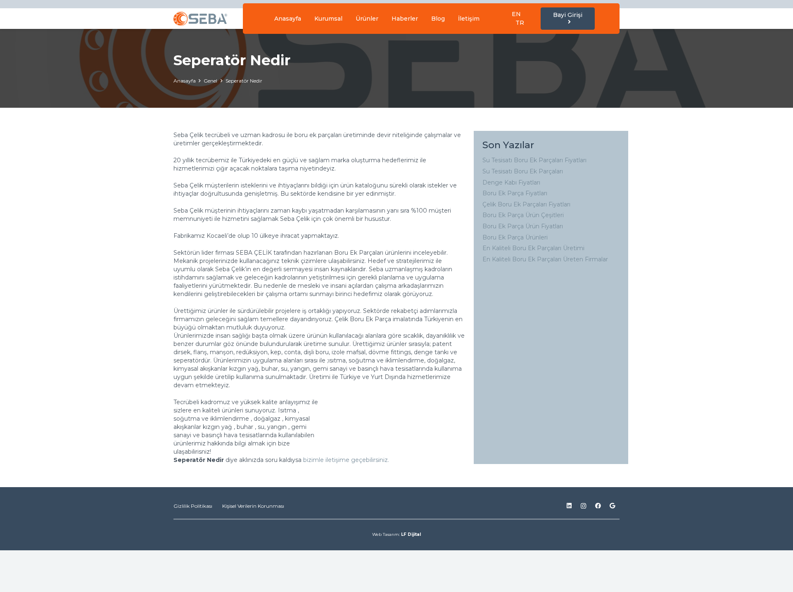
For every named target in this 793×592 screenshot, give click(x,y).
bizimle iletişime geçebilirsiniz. (347, 460)
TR (519, 22)
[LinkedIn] (569, 506)
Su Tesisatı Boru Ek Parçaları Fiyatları (534, 160)
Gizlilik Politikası (192, 506)
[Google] (612, 506)
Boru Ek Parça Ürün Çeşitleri (523, 215)
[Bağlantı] (200, 19)
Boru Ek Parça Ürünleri (515, 237)
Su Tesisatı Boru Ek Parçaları (522, 171)
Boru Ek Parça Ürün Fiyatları (522, 226)
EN (516, 14)
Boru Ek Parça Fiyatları (514, 193)
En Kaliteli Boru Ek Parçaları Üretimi (533, 248)
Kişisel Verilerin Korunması (253, 506)
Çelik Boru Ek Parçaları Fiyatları (526, 204)
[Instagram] (583, 506)
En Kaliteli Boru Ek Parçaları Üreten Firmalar (545, 259)
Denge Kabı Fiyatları (511, 182)
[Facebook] (598, 506)
